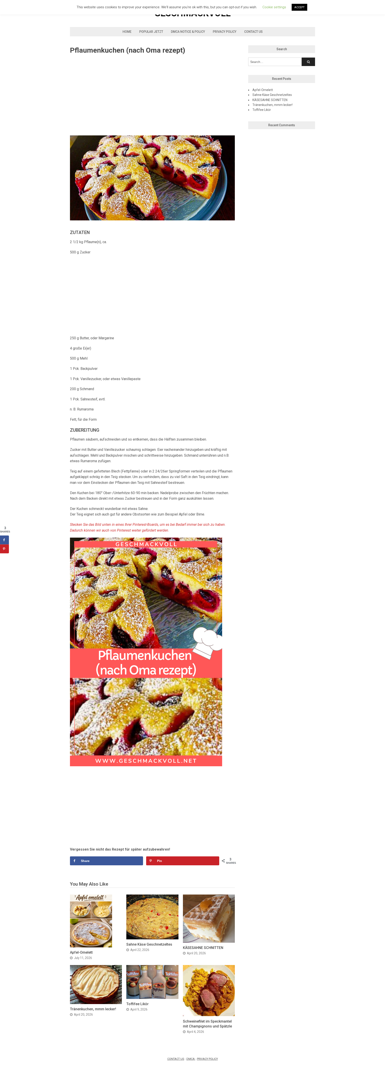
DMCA (190, 1058)
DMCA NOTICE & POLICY (188, 31)
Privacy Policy (224, 31)
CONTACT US (175, 1058)
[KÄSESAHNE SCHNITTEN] (209, 941)
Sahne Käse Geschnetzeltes (149, 944)
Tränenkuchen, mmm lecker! (93, 1009)
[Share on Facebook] (4, 539)
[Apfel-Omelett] (91, 946)
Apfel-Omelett (81, 952)
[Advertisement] (152, 95)
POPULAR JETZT (151, 31)
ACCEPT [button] (299, 7)
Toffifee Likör (137, 1004)
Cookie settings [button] (274, 7)
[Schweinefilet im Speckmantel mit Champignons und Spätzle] (209, 1015)
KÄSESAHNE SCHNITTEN (203, 948)
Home (127, 31)
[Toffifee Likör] (152, 998)
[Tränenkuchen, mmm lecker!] (96, 1003)
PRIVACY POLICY (207, 1058)
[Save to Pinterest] (4, 548)
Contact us (253, 31)
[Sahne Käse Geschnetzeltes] (152, 938)
